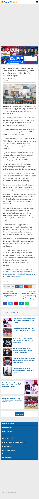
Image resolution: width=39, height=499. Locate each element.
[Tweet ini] (10, 303)
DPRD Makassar (7, 427)
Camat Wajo (6, 435)
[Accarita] (9, 2)
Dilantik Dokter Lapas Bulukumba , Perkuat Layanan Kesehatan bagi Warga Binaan (24, 340)
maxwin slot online (7, 467)
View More (19, 414)
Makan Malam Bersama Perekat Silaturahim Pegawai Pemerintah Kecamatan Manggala (28, 295)
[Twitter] (21, 286)
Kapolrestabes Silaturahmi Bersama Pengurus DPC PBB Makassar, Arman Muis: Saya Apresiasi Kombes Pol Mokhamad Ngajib (19, 271)
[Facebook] (17, 286)
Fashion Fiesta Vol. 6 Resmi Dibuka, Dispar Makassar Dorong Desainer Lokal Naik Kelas (24, 360)
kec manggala (6, 457)
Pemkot (4, 454)
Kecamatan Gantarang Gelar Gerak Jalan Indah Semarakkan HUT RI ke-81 (24, 330)
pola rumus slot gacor (8, 470)
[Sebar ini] (5, 303)
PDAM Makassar (7, 446)
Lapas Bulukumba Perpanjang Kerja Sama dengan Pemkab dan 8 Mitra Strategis (24, 320)
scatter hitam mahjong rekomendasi (12, 463)
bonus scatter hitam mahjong (10, 482)
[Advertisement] (19, 24)
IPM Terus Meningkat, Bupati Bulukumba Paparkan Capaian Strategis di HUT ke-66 (22, 350)
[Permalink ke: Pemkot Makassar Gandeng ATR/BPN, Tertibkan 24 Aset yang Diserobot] (7, 371)
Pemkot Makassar (8, 423)
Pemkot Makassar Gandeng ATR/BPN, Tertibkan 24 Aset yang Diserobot (23, 370)
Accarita (18, 277)
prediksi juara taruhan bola (9, 489)
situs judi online (6, 478)
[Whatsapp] (27, 303)
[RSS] (30, 286)
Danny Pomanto (7, 431)
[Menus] (37, 2)
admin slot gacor (6, 474)
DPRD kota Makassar (8, 450)
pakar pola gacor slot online (9, 485)
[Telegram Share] (21, 303)
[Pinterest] (26, 286)
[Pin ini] (16, 303)
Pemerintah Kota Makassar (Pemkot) (13, 442)
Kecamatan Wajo (7, 439)
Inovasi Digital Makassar (9, 492)
